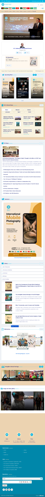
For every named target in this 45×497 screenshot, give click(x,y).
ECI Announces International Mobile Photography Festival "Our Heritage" (7, 93)
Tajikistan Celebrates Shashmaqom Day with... (8, 117)
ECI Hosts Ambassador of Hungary (10, 188)
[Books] (35, 62)
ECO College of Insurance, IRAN (10, 469)
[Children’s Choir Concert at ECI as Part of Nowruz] (18, 131)
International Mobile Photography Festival (22, 257)
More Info (10, 66)
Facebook (3, 490)
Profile (27, 52)
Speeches (19, 52)
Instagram (9, 490)
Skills (8, 379)
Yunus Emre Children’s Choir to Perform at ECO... (8, 124)
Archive (41, 105)
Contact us (6, 454)
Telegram (11, 490)
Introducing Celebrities (7, 270)
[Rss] (42, 1)
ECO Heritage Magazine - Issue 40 (22, 353)
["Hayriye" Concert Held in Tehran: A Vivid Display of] (38, 118)
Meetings (5, 276)
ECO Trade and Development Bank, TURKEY (13, 467)
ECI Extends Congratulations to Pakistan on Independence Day (17, 181)
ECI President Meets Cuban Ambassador (12, 191)
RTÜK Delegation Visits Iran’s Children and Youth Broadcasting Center (18, 169)
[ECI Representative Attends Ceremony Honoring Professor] (38, 131)
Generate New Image (30, 482)
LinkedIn (6, 490)
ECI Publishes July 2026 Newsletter (11, 193)
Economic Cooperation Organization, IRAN (12, 461)
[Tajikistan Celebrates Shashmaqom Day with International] (18, 118)
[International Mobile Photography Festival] (22, 230)
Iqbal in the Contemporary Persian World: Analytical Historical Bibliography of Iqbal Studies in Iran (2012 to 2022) (28, 286)
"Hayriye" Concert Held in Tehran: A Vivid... (29, 117)
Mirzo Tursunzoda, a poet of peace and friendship (27, 305)
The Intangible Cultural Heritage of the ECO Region (28, 294)
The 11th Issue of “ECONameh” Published (12, 179)
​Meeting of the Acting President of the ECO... (28, 123)
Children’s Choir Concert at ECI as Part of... (8, 130)
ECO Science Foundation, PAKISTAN (11, 463)
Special (25, 452)
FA (41, 8)
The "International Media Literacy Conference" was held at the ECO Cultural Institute (22, 177)
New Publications (6, 267)
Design (37, 495)
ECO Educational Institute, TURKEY (11, 465)
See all (41, 263)
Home (5, 450)
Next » (35, 326)
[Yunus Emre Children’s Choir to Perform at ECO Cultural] (18, 124)
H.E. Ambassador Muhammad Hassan (22, 48)
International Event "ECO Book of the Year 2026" (36, 91)
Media (5, 452)
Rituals (22, 379)
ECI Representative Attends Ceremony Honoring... (27, 131)
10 (32, 326)
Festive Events (36, 379)
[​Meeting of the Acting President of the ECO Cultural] (38, 124)
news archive (40, 75)
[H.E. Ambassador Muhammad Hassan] (22, 45)
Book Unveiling (6, 279)
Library (25, 450)
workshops (5, 273)
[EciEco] (6, 4)
